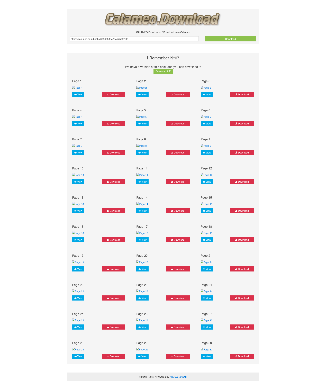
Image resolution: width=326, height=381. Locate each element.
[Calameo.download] (163, 18)
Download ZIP (163, 71)
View (79, 94)
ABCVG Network (178, 376)
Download (230, 39)
